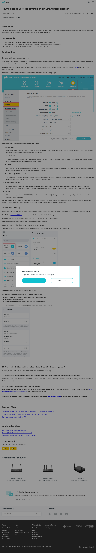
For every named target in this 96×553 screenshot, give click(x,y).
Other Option (62, 280)
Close (76, 269)
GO (34, 280)
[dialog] (48, 276)
